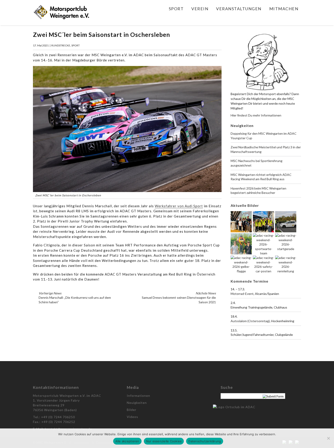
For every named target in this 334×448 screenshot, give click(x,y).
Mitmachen (284, 8)
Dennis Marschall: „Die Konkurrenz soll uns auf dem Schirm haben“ (75, 297)
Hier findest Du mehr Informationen (256, 115)
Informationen (138, 395)
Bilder (131, 410)
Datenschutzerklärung (204, 441)
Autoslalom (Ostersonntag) (250, 321)
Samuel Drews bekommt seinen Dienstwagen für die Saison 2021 (179, 297)
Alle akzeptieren (127, 441)
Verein (199, 8)
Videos (132, 417)
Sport (176, 8)
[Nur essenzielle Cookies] (328, 438)
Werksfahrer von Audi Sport (179, 206)
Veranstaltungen (239, 8)
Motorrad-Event (242, 294)
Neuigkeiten (137, 403)
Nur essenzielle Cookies (164, 441)
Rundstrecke (60, 45)
